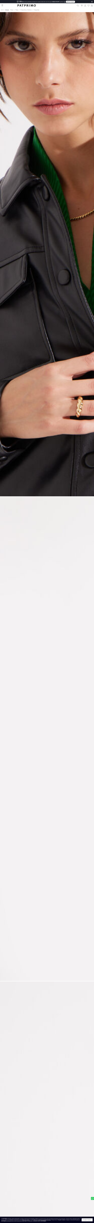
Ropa (17, 10)
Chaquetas (36, 10)
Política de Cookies (25, 1219)
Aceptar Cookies (87, 1219)
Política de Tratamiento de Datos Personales (42, 1219)
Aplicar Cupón (70, 1)
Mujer (11, 10)
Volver (7, 10)
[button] (82, 5)
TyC (65, 1)
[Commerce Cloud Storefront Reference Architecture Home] (26, 5)
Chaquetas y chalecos (25, 10)
